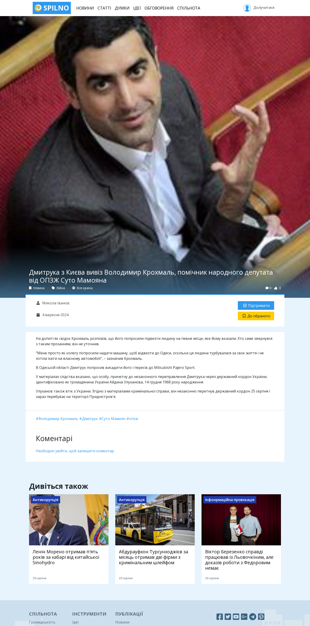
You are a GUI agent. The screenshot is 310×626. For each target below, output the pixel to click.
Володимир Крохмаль (58, 418)
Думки (122, 8)
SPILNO (55, 7)
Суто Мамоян (113, 418)
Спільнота (188, 8)
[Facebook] (220, 616)
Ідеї (137, 8)
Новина (38, 288)
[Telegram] (252, 616)
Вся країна (84, 288)
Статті (104, 8)
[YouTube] (236, 616)
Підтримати (259, 305)
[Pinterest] (261, 616)
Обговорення (159, 8)
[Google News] (244, 616)
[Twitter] (228, 616)
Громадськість (42, 622)
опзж (133, 418)
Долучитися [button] (263, 7)
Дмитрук (90, 418)
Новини (85, 8)
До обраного (258, 315)
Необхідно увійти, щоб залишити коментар (75, 450)
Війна (60, 288)
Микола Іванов (55, 303)
